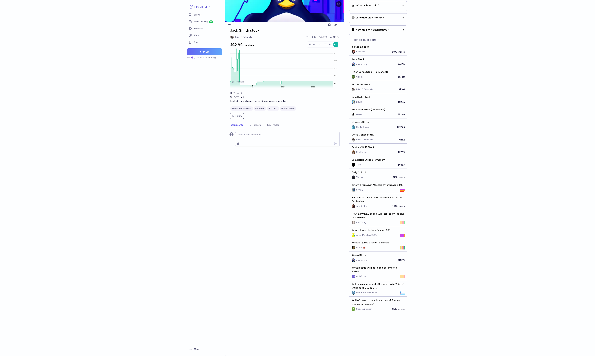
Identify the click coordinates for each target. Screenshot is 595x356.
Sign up (204, 51)
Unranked (259, 108)
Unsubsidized (288, 108)
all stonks (273, 108)
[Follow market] (329, 24)
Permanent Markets (241, 108)
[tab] (237, 125)
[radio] (309, 44)
